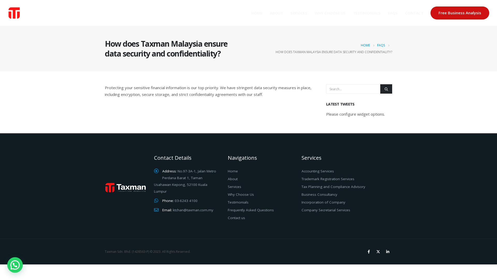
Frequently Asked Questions (251, 210)
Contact (414, 13)
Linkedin (388, 252)
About (276, 13)
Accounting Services (318, 171)
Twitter (378, 252)
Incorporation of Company (323, 202)
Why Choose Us (330, 13)
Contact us (236, 217)
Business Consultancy (319, 194)
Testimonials (367, 13)
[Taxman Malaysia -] (34, 13)
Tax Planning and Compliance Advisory (333, 186)
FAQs (393, 13)
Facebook (368, 252)
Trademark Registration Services (328, 179)
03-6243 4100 (186, 200)
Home (256, 13)
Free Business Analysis (459, 12)
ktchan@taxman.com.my (193, 210)
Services (298, 13)
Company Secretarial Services (326, 210)
